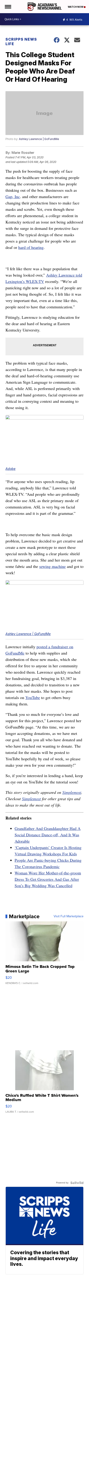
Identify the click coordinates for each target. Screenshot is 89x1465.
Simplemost (71, 792)
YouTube (32, 697)
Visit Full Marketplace (69, 916)
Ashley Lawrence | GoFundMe (39, 139)
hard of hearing (31, 247)
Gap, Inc (12, 196)
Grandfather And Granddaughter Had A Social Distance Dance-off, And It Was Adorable (48, 835)
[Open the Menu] (7, 6)
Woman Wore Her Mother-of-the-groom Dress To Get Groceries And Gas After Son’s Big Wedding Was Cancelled (48, 879)
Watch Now (76, 6)
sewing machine (52, 566)
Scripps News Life (21, 41)
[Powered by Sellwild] (77, 1182)
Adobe (10, 469)
